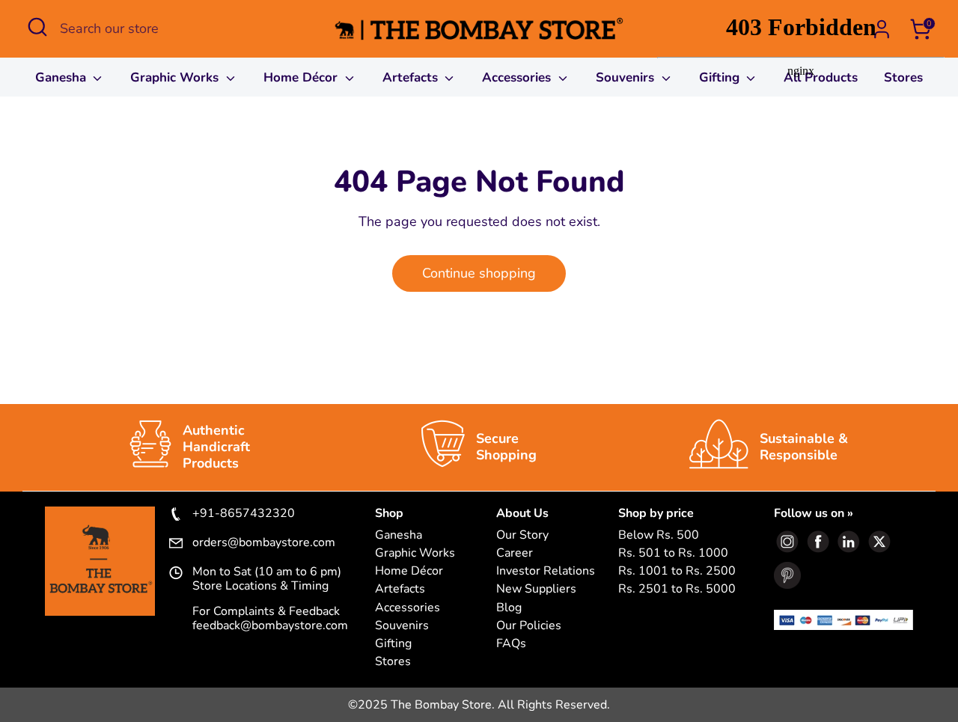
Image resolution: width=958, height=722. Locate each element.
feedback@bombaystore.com (270, 625)
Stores (393, 662)
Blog (509, 608)
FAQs (511, 644)
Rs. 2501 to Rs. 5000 (677, 589)
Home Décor (302, 77)
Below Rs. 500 (658, 535)
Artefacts (412, 77)
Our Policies (528, 626)
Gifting (393, 644)
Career (514, 553)
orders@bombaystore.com (263, 543)
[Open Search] (37, 27)
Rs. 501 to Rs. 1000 (673, 553)
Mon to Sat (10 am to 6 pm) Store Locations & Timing (266, 579)
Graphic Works (176, 77)
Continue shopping (479, 273)
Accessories (518, 77)
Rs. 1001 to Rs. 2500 (677, 571)
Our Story (522, 535)
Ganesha (62, 77)
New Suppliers (536, 589)
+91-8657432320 (243, 514)
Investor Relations (545, 571)
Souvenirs (627, 77)
